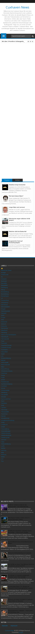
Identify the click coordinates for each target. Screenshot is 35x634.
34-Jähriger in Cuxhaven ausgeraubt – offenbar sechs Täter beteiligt (19, 576)
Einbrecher (4, 322)
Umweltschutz (5, 418)
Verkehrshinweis (5, 433)
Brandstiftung (5, 292)
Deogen (3, 309)
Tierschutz (4, 409)
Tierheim (3, 407)
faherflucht (4, 330)
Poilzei (3, 375)
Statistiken (4, 403)
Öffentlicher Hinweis (6, 371)
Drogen (3, 317)
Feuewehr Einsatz (6, 347)
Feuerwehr (4, 343)
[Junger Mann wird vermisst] (5, 210)
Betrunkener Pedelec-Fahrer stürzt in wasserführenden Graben (19, 518)
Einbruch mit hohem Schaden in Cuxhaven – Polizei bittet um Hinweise (21, 600)
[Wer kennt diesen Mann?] (5, 198)
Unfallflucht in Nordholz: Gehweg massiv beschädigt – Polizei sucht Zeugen (20, 531)
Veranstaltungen (5, 431)
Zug (2, 461)
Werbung (3, 454)
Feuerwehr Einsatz (6, 345)
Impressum (14, 626)
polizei (3, 379)
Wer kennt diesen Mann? (16, 196)
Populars (7, 180)
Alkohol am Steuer (6, 270)
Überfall (3, 416)
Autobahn (4, 279)
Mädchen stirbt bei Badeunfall (17, 231)
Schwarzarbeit (5, 390)
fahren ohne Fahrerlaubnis (8, 334)
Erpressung (4, 328)
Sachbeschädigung (6, 384)
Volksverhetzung (6, 444)
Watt (2, 452)
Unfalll (3, 427)
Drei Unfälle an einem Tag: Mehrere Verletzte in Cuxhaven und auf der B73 (21, 565)
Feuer (2, 341)
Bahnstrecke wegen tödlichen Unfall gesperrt (19, 219)
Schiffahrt (4, 386)
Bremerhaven (5, 296)
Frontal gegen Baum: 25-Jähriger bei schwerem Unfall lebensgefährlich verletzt (20, 587)
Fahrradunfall (5, 339)
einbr (2, 319)
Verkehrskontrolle (6, 435)
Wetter (3, 457)
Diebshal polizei (5, 311)
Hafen (3, 354)
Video (2, 442)
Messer (3, 360)
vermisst (3, 439)
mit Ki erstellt (4, 362)
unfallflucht (4, 424)
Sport (2, 401)
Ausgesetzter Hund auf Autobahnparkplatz (16, 241)
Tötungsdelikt (11, 130)
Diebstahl (3, 313)
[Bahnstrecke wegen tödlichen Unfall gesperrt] (5, 221)
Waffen (3, 448)
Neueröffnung (5, 369)
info (2, 356)
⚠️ (2, 268)
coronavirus (4, 302)
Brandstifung (5, 294)
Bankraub (4, 281)
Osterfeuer (4, 373)
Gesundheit (4, 352)
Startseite (5, 626)
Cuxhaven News (17, 7)
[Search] (32, 36)
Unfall (2, 422)
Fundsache (4, 349)
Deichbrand (4, 304)
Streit (2, 405)
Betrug (3, 289)
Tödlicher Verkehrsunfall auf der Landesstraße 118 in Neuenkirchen (18, 505)
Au (2, 277)
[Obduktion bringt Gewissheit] (5, 187)
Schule (3, 388)
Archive (17, 180)
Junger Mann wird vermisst (17, 207)
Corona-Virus (5, 300)
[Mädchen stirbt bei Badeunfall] (5, 234)
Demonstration (5, 307)
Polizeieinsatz (5, 382)
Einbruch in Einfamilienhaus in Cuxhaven (19, 553)
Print (11, 56)
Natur (2, 367)
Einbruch (3, 324)
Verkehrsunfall (5, 437)
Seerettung (4, 392)
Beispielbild (4, 285)
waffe (2, 446)
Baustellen (4, 283)
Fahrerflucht (4, 336)
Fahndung (4, 332)
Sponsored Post (5, 399)
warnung (3, 450)
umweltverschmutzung (7, 420)
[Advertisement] (17, 481)
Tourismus (4, 414)
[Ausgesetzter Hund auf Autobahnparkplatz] (5, 243)
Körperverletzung (6, 358)
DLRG (2, 315)
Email (18, 56)
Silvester (3, 397)
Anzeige (3, 272)
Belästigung (4, 287)
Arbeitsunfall (4, 274)
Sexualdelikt (4, 394)
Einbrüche (4, 326)
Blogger (21, 632)
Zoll (2, 459)
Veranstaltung (5, 429)
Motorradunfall (5, 364)
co (2, 298)
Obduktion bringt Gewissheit (17, 185)
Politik (3, 377)
